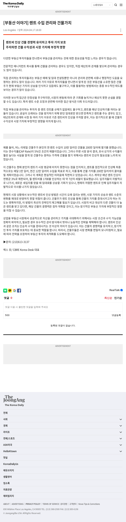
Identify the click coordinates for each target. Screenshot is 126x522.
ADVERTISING (17, 503)
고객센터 (72, 503)
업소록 (6, 483)
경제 (5, 425)
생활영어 (7, 476)
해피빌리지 (8, 495)
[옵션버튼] (121, 30)
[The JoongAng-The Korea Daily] (14, 400)
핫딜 (5, 457)
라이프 (6, 431)
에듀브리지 (8, 470)
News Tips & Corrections (89, 503)
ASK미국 (7, 444)
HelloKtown (10, 451)
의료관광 (7, 489)
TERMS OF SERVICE (50, 503)
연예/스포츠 (9, 438)
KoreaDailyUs (10, 463)
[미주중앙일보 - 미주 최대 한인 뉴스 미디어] (13, 5)
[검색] (116, 5)
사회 (5, 419)
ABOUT (6, 503)
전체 (5, 412)
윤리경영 (63, 503)
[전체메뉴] (121, 5)
